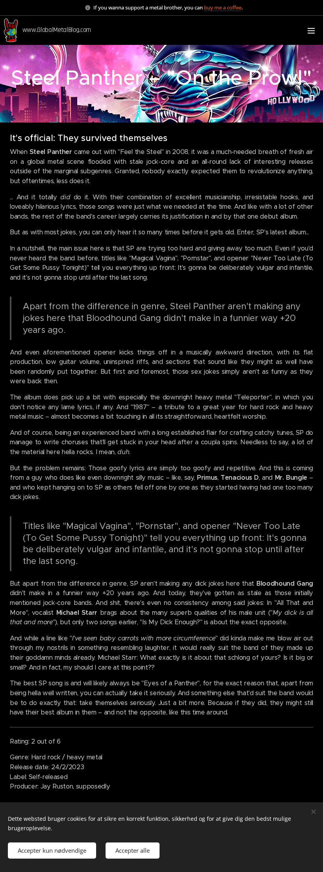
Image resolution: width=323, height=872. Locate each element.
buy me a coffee (222, 7)
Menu (311, 30)
